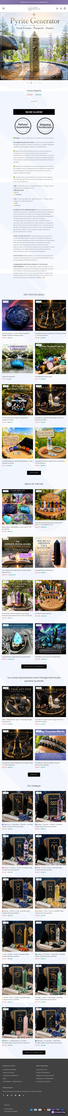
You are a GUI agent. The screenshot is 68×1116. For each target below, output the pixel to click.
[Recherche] (61, 8)
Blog (4, 1078)
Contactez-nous (41, 1070)
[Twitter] (7, 1095)
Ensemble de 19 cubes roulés (43, 377)
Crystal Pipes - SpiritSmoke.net (12, 1081)
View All (34, 774)
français (7, 1105)
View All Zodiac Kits (34, 1052)
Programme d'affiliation (10, 1075)
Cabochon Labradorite (8, 377)
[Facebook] (3, 1095)
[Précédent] (28, 82)
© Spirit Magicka (8, 1109)
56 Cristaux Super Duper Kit (43, 613)
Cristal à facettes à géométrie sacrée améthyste (16, 657)
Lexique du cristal (8, 1073)
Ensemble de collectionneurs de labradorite (48, 657)
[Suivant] (39, 82)
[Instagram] (11, 1095)
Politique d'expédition (43, 1073)
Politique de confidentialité (44, 1078)
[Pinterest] (15, 1095)
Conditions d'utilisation (43, 1081)
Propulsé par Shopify (10, 1111)
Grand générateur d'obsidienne (44, 570)
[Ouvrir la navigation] (3, 8)
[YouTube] (19, 1095)
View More (34, 473)
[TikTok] (23, 1095)
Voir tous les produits (34, 666)
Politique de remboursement (45, 1075)
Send (62, 1106)
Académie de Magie (9, 1070)
